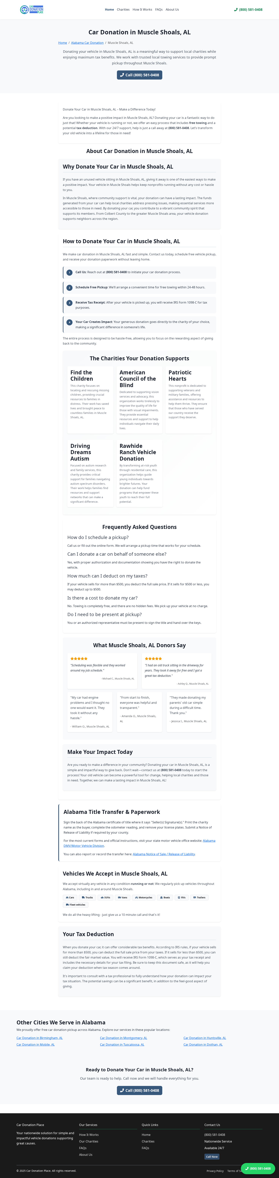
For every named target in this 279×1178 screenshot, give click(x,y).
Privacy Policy (215, 1171)
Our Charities (88, 1141)
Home (109, 9)
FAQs (159, 9)
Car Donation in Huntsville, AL (205, 1038)
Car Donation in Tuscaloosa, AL (122, 1044)
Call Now (212, 1156)
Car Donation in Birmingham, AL (40, 1038)
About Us (172, 9)
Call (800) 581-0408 (142, 74)
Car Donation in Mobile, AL (36, 1044)
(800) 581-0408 (250, 9)
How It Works (142, 9)
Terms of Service (237, 1171)
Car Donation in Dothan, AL (203, 1044)
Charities (123, 9)
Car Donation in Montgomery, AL (123, 1038)
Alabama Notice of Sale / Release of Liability (164, 854)
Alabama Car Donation (87, 43)
